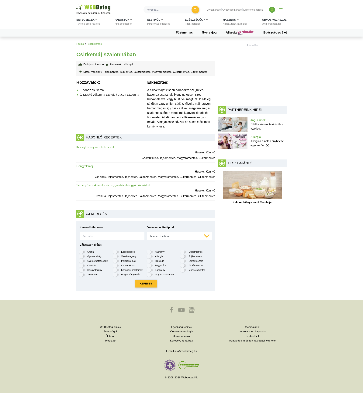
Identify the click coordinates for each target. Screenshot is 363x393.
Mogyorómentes (197, 270)
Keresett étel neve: (92, 227)
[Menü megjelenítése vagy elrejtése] (281, 9)
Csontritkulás (128, 265)
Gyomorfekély (94, 256)
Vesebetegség (128, 256)
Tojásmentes (195, 256)
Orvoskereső (214, 9)
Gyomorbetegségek (97, 261)
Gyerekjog (209, 32)
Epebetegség (128, 252)
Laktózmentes (196, 261)
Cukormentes (195, 252)
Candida (91, 265)
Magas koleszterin (164, 274)
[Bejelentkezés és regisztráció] (272, 10)
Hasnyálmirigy (94, 270)
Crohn (90, 252)
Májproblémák (128, 261)
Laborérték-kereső (253, 9)
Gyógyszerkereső (232, 9)
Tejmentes (92, 274)
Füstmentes (184, 32)
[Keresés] (195, 9)
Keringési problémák (132, 270)
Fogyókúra (160, 265)
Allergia (231, 32)
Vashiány (159, 252)
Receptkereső (94, 43)
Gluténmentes (196, 265)
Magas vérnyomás (130, 274)
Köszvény (160, 270)
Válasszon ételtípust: (161, 227)
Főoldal (80, 43)
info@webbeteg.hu (186, 350)
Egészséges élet (275, 32)
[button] (88, 22)
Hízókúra (159, 261)
